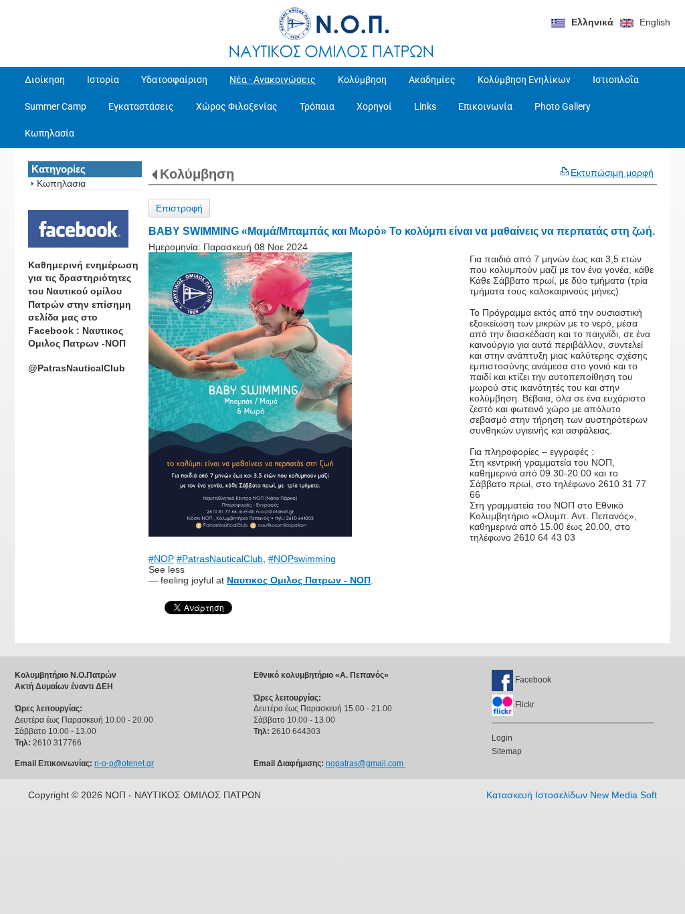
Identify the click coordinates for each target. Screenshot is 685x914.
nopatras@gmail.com (365, 763)
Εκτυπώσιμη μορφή (612, 172)
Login (502, 738)
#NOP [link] (161, 558)
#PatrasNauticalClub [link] (220, 558)
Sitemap (507, 751)
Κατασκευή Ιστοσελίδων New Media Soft (571, 795)
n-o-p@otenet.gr (124, 763)
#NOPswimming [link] (302, 558)
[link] (299, 580)
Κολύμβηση (197, 174)
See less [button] (167, 569)
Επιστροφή (179, 208)
